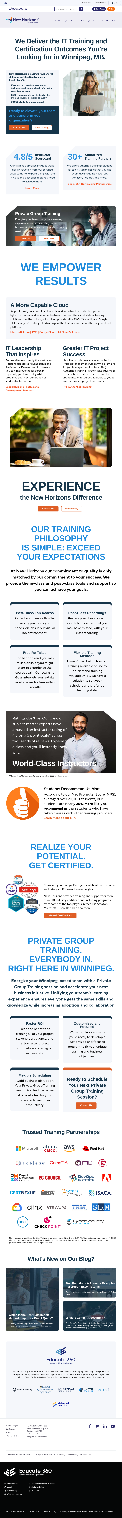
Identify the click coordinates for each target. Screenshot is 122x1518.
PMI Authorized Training (77, 387)
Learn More (32, 188)
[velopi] (103, 1389)
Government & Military (80, 21)
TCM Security (12, 1491)
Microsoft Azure (20, 332)
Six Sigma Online (37, 1487)
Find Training (60, 21)
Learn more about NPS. (60, 818)
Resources (97, 21)
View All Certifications (60, 915)
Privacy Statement (74, 1512)
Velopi (9, 1487)
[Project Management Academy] (45, 1389)
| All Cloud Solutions (68, 332)
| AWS (34, 332)
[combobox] (66, 9)
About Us (110, 21)
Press (8, 1432)
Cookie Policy (72, 1455)
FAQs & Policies (12, 1436)
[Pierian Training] (22, 1390)
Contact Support (100, 3)
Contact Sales (86, 3)
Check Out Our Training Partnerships (90, 184)
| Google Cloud (47, 332)
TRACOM (35, 1491)
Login (116, 3)
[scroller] (118, 1515)
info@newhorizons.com (37, 1437)
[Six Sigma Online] (66, 1389)
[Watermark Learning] (61, 1405)
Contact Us (19, 127)
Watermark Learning (14, 1494)
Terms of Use (85, 1455)
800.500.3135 (19, 9)
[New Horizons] (22, 20)
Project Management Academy (43, 1483)
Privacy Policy (59, 1455)
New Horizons (12, 1483)
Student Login (12, 1426)
